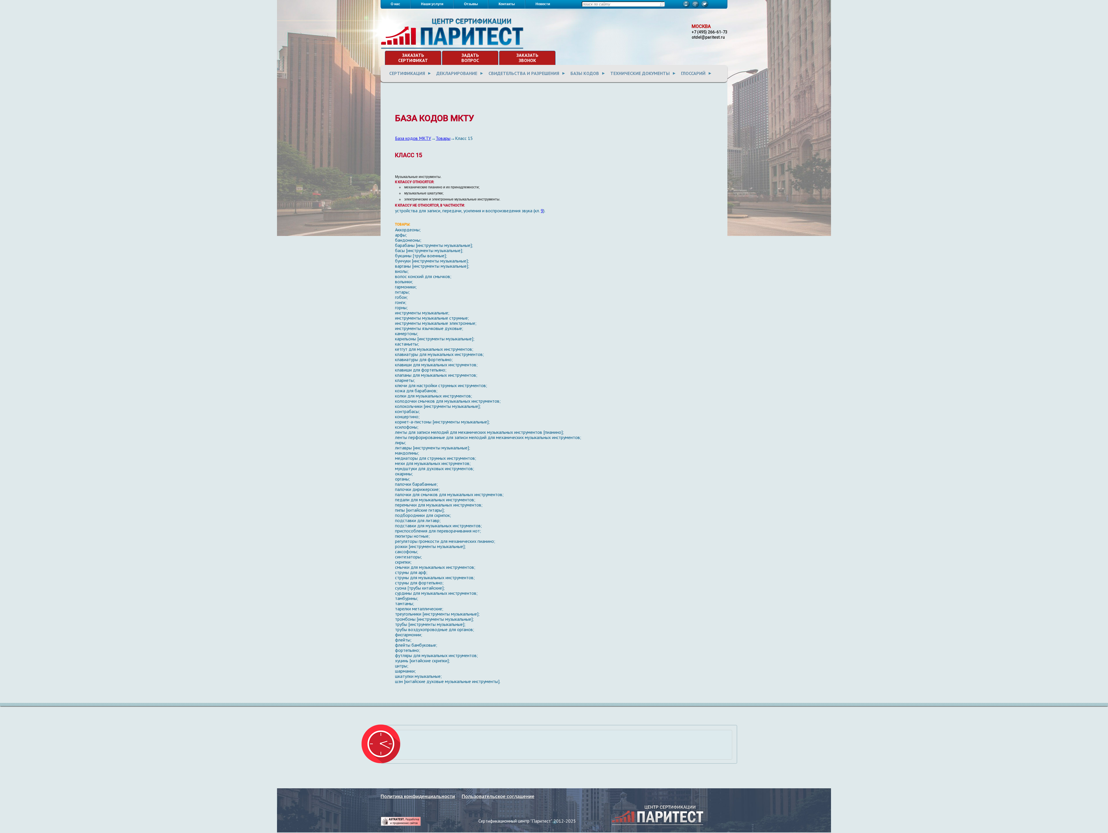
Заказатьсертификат (413, 57)
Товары (443, 138)
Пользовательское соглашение (498, 796)
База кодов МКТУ (413, 138)
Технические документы (640, 73)
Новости (543, 4)
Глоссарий (693, 73)
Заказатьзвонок (527, 57)
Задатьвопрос (470, 57)
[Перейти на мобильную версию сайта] (686, 7)
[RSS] (695, 7)
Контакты (507, 4)
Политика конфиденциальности (418, 796)
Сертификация (407, 73)
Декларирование (456, 73)
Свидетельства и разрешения (524, 73)
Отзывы (471, 4)
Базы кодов (584, 73)
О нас (395, 4)
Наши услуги (432, 4)
